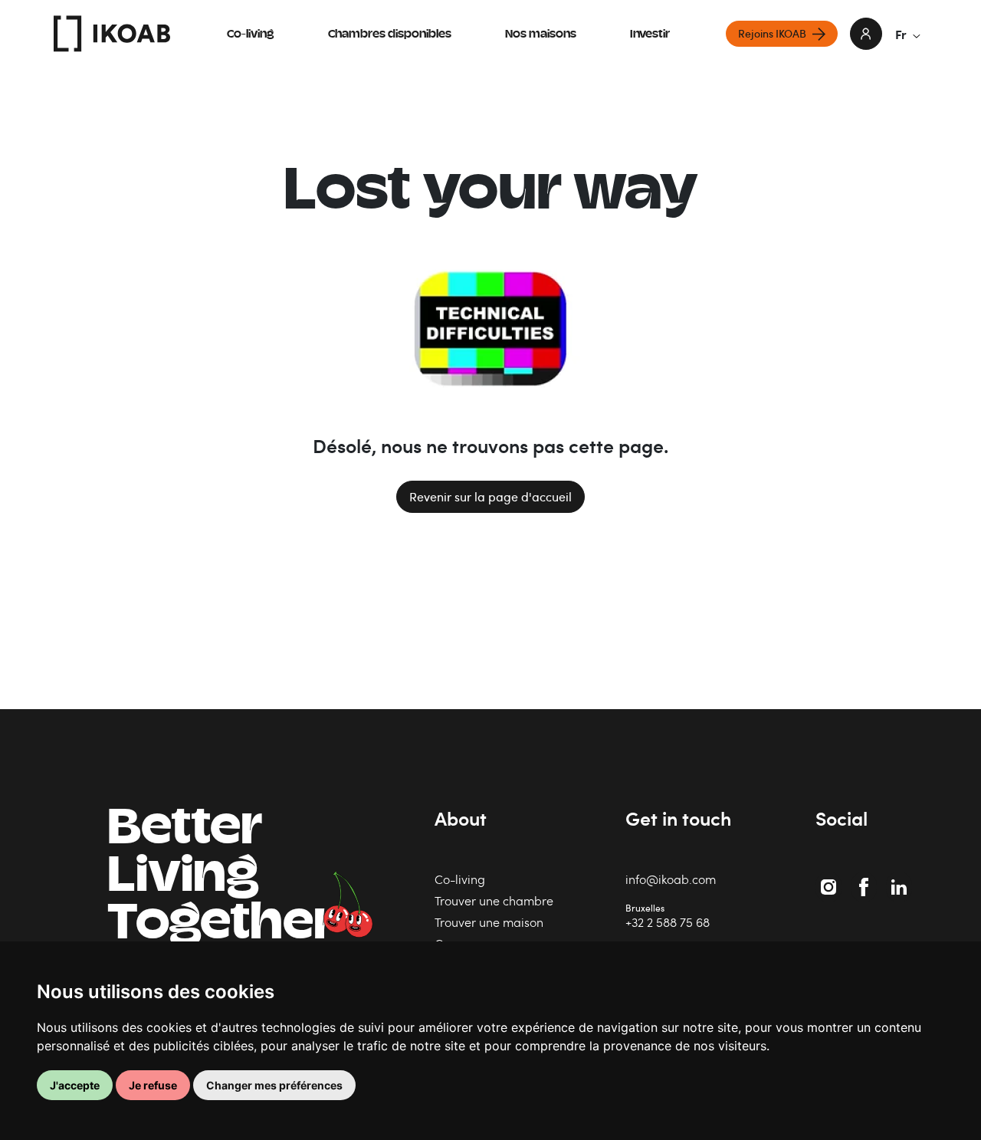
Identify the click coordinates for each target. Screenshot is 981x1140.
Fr (901, 33)
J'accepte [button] (75, 1085)
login (866, 34)
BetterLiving (221, 879)
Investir (650, 35)
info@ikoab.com (670, 879)
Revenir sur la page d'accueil (490, 496)
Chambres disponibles (389, 35)
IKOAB (112, 33)
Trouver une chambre (494, 900)
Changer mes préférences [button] (274, 1085)
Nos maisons (540, 35)
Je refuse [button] (153, 1085)
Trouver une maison (489, 922)
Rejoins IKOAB (772, 33)
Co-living (250, 35)
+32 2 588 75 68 (667, 922)
